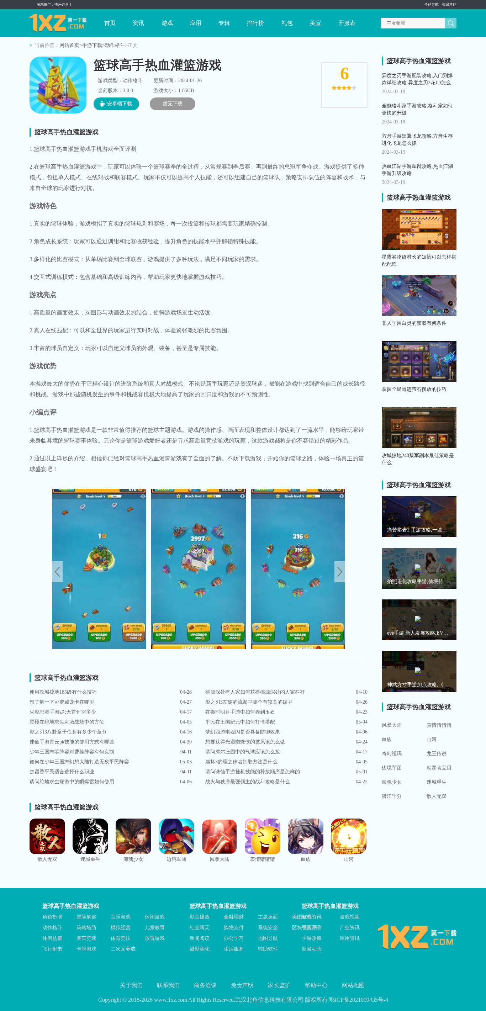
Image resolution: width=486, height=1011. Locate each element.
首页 (110, 23)
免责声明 (242, 985)
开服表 (346, 23)
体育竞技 (121, 938)
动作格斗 (52, 927)
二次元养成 (123, 949)
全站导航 (431, 4)
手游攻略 (312, 938)
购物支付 (234, 927)
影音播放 (200, 917)
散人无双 (437, 796)
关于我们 (131, 985)
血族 (387, 739)
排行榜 (255, 23)
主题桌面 (268, 917)
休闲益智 (52, 938)
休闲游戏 (155, 917)
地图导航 (268, 938)
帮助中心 (316, 985)
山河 (432, 739)
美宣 (315, 23)
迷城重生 (437, 782)
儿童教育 (155, 927)
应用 (195, 23)
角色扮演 (52, 917)
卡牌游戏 (86, 949)
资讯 (138, 23)
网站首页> (70, 45)
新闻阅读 (200, 938)
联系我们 (168, 985)
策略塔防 (86, 927)
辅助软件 (268, 949)
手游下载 (92, 45)
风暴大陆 (392, 725)
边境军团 (392, 768)
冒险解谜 (86, 917)
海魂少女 (392, 782)
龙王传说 (437, 753)
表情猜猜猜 (439, 725)
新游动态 (312, 949)
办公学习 (234, 938)
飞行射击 (52, 949)
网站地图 (353, 985)
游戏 (167, 23)
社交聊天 (200, 927)
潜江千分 (392, 796)
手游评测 (312, 927)
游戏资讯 (312, 917)
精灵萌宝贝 (439, 768)
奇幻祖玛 (392, 753)
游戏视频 (350, 917)
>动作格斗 (113, 45)
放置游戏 (155, 938)
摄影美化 (200, 949)
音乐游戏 (121, 917)
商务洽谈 (205, 985)
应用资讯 (350, 938)
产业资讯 (350, 927)
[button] (339, 571)
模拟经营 (121, 927)
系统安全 (268, 927)
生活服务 (234, 949)
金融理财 (234, 917)
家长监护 (279, 985)
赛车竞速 (86, 938)
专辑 (224, 23)
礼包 (287, 23)
